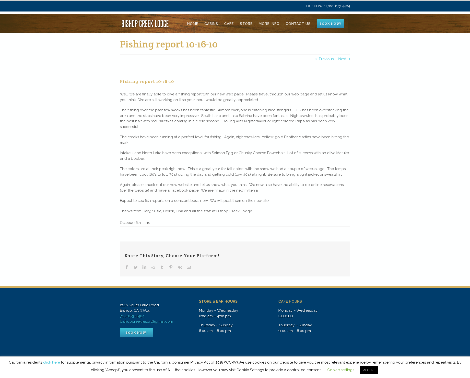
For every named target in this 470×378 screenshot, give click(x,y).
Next (342, 59)
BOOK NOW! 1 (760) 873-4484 (327, 6)
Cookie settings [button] (340, 370)
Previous (326, 59)
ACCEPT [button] (369, 370)
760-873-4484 (132, 316)
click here (51, 362)
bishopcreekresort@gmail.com (146, 321)
